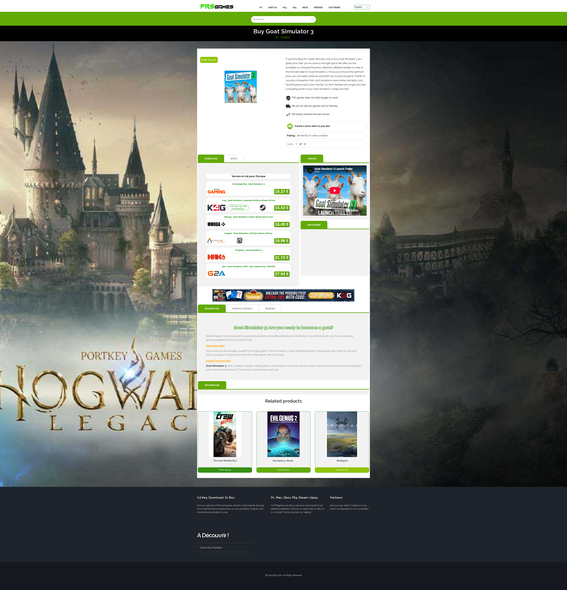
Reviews (270, 308)
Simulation (285, 37)
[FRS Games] (217, 6)
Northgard (342, 461)
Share (296, 144)
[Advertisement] (335, 252)
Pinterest (305, 144)
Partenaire (314, 225)
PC (277, 37)
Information (212, 385)
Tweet (300, 144)
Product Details (242, 308)
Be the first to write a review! (312, 135)
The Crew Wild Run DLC (225, 461)
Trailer (311, 159)
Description (212, 308)
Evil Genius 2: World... (283, 461)
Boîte (234, 159)
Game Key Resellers (211, 547)
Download (211, 159)
